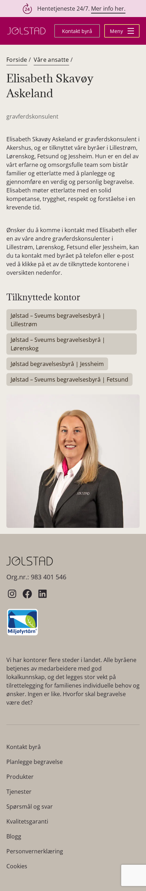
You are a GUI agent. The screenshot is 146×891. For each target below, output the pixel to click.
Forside (16, 60)
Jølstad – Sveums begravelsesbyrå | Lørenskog (58, 344)
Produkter (20, 777)
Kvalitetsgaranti (27, 821)
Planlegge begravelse (34, 762)
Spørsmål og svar (29, 806)
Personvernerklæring (34, 851)
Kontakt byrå (77, 31)
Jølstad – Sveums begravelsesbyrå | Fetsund (69, 379)
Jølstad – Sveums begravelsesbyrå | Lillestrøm (58, 320)
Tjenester (19, 792)
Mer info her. (108, 8)
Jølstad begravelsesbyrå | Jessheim (57, 364)
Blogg (13, 836)
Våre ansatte (51, 60)
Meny (117, 31)
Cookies (16, 866)
